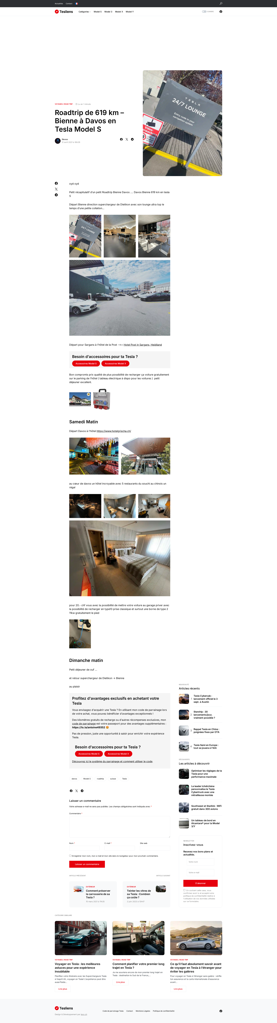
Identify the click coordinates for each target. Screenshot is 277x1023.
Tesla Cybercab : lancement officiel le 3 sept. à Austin (206, 698)
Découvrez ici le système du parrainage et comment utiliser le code (112, 761)
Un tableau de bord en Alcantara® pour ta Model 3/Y (205, 823)
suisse (113, 779)
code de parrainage (84, 723)
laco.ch (84, 1014)
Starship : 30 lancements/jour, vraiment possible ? (204, 714)
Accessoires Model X (115, 363)
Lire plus (62, 989)
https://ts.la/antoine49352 (88, 727)
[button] (221, 3)
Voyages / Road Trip (64, 104)
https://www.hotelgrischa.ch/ (114, 431)
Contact (69, 3)
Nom (72, 843)
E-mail (108, 843)
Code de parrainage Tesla (113, 1011)
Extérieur (90, 887)
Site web (143, 843)
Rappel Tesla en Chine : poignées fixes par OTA (206, 731)
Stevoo (65, 139)
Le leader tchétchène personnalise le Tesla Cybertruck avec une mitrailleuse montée (203, 791)
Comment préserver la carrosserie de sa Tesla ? (98, 894)
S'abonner (200, 883)
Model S (87, 779)
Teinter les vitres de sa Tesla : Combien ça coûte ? (139, 894)
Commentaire (75, 813)
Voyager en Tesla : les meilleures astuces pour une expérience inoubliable (77, 967)
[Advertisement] (138, 43)
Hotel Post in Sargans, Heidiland (143, 344)
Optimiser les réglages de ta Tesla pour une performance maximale (206, 773)
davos (74, 779)
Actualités (59, 3)
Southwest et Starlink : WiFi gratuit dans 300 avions (206, 807)
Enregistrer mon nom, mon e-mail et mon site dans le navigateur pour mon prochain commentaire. (115, 856)
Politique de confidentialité (163, 1011)
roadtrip (100, 779)
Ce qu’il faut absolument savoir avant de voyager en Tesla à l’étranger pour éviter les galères (196, 967)
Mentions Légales (143, 1011)
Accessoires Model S (86, 363)
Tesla (124, 779)
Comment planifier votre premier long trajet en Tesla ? (138, 965)
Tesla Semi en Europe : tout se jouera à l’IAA (206, 746)
